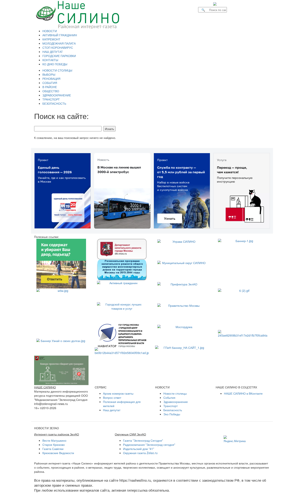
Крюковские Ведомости (58, 453)
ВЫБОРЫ (48, 74)
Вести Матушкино (54, 440)
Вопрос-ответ (112, 397)
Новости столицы (175, 393)
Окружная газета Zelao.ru (140, 453)
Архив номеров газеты (118, 393)
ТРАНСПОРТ (51, 99)
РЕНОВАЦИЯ (51, 78)
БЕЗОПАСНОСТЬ (54, 103)
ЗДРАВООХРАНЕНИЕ (56, 95)
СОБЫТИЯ (49, 83)
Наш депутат (111, 410)
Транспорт (170, 406)
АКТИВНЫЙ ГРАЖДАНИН (59, 35)
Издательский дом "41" (138, 449)
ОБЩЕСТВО (50, 91)
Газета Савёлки (52, 449)
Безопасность (172, 410)
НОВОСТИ (49, 31)
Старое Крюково (53, 444)
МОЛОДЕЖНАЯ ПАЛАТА (59, 43)
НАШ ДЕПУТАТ (52, 52)
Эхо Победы (171, 414)
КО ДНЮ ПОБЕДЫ (54, 64)
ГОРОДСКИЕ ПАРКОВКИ (59, 56)
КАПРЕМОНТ (51, 39)
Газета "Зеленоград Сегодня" (143, 440)
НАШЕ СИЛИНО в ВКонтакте (243, 393)
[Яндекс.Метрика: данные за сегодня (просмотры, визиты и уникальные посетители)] (235, 439)
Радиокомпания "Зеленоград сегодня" (149, 444)
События (169, 397)
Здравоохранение (175, 402)
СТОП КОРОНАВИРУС (57, 47)
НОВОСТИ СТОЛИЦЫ (57, 70)
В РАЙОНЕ (49, 87)
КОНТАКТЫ (50, 60)
